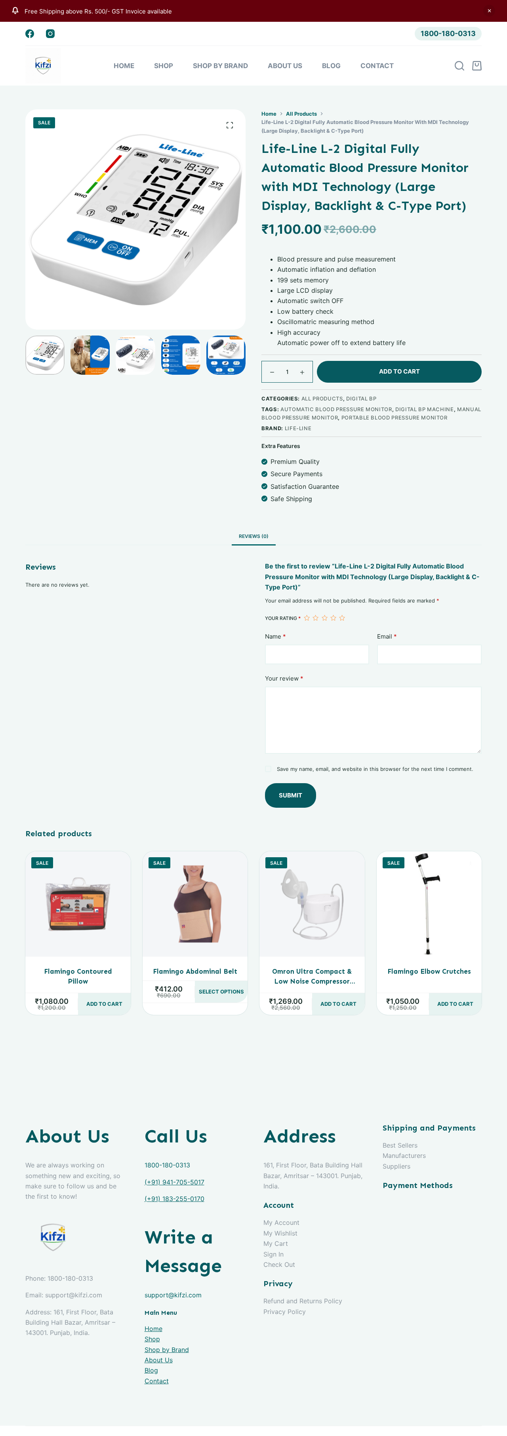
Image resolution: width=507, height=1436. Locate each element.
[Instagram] (50, 33)
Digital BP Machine (424, 409)
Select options (221, 991)
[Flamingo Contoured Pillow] (78, 904)
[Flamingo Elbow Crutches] (429, 904)
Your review (284, 678)
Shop (163, 66)
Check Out (279, 1264)
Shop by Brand (220, 66)
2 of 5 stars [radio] (315, 618)
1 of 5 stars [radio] (306, 618)
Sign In (273, 1254)
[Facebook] (29, 33)
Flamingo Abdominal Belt (195, 971)
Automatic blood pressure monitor (336, 409)
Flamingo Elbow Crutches (429, 971)
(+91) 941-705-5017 (174, 1182)
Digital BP (361, 398)
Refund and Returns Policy (302, 1301)
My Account (281, 1222)
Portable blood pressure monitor (394, 417)
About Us (285, 66)
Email (387, 636)
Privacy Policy (284, 1312)
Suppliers (396, 1166)
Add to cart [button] (104, 1004)
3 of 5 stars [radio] (324, 618)
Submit (290, 795)
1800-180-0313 (448, 33)
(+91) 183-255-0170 (174, 1199)
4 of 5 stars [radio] (333, 618)
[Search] (459, 66)
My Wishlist (280, 1233)
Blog (331, 66)
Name (275, 636)
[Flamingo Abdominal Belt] (195, 904)
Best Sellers (400, 1145)
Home (124, 66)
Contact (377, 66)
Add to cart (399, 371)
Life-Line (298, 428)
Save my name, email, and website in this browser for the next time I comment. (375, 769)
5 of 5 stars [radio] (342, 618)
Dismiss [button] (489, 11)
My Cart (275, 1243)
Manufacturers (404, 1155)
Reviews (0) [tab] (254, 536)
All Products (322, 398)
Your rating (283, 618)
